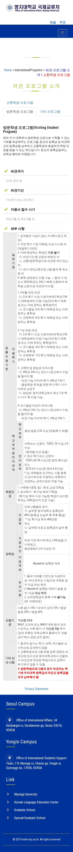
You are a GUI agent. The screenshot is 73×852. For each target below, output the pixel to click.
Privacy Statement (36, 689)
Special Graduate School (29, 818)
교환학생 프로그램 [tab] (19, 103)
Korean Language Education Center (36, 802)
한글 (53, 22)
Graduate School (24, 810)
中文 (63, 22)
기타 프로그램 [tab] (50, 112)
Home (8, 70)
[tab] (36, 171)
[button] (14, 171)
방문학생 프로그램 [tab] (19, 112)
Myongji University (25, 794)
